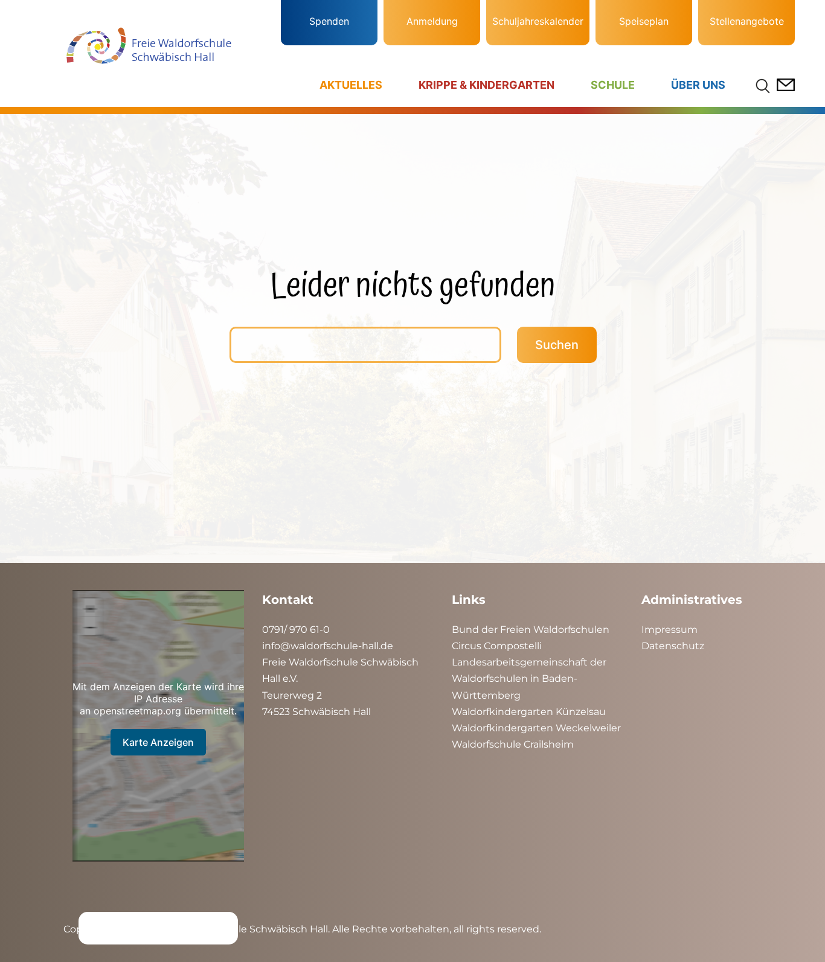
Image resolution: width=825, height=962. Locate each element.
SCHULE (613, 85)
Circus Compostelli (497, 646)
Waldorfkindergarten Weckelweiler (536, 728)
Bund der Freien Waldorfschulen (530, 629)
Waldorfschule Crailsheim (513, 744)
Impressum (669, 629)
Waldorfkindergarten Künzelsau (529, 711)
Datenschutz (672, 646)
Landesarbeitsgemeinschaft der (529, 662)
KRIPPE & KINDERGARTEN (486, 85)
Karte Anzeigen (158, 742)
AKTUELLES (350, 85)
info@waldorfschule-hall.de (327, 646)
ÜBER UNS (698, 85)
